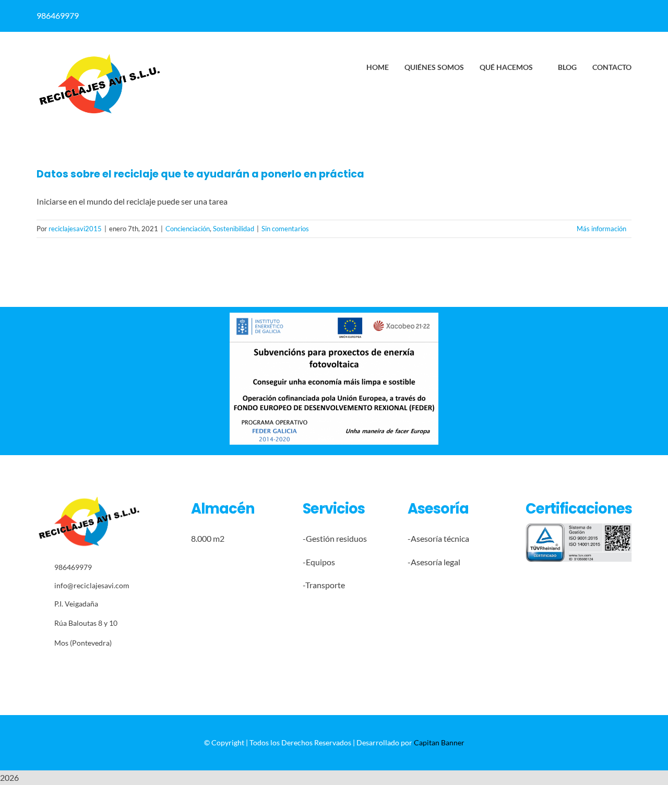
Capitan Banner (439, 742)
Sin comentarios (285, 228)
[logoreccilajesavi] (99, 57)
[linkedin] (371, 15)
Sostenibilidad (233, 228)
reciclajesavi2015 (75, 228)
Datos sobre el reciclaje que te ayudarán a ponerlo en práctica (200, 174)
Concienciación (187, 228)
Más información (601, 228)
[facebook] (351, 15)
